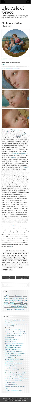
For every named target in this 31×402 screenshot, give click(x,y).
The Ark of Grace (13, 10)
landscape (10, 260)
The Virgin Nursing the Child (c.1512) (14, 320)
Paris (19, 304)
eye (14, 298)
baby (13, 251)
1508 (7, 132)
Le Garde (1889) (9, 365)
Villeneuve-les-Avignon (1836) (13, 347)
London (25, 303)
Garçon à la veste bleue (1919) (13, 335)
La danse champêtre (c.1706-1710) (14, 374)
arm (5, 296)
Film (25, 298)
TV (9, 309)
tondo (27, 265)
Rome (3, 132)
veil (14, 267)
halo (26, 255)
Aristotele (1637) (9, 337)
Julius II (24, 133)
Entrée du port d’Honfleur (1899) (13, 363)
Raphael (19, 130)
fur (15, 255)
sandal (9, 265)
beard (10, 296)
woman (22, 309)
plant (22, 262)
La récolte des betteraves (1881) (13, 390)
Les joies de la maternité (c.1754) (14, 376)
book (24, 251)
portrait (22, 304)
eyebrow (18, 298)
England (6, 298)
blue (21, 251)
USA (11, 267)
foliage (8, 255)
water (10, 269)
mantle (3, 262)
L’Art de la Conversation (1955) (13, 329)
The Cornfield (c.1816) (11, 357)
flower (3, 255)
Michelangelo (15, 153)
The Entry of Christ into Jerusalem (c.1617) (16, 378)
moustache (8, 304)
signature (20, 307)
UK (12, 309)
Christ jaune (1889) (10, 382)
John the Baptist (22, 258)
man (4, 304)
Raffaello (4, 59)
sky (23, 265)
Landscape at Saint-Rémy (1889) (13, 345)
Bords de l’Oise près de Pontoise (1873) (15, 372)
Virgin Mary (19, 267)
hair (22, 255)
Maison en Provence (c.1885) (13, 349)
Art (10, 251)
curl (11, 253)
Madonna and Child (22, 260)
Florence (13, 130)
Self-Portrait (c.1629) (10, 341)
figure (22, 298)
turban (7, 267)
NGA (11, 246)
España (11, 298)
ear (23, 253)
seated (14, 265)
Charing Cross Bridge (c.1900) (13, 355)
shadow (19, 265)
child (3, 253)
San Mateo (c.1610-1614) (12, 339)
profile (25, 262)
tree (3, 267)
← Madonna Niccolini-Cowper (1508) (8, 277)
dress (19, 253)
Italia (11, 258)
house (7, 258)
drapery (15, 253)
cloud (16, 296)
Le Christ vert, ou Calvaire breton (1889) (15, 333)
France (19, 300)
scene (6, 307)
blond (17, 251)
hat (9, 303)
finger (26, 253)
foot (12, 255)
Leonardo (23, 153)
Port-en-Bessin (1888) (11, 384)
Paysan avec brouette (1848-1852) (14, 343)
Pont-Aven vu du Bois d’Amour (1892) (15, 353)
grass (18, 255)
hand (3, 258)
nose (15, 304)
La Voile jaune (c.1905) (11, 367)
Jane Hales (8, 327)
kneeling (4, 260)
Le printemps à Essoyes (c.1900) (13, 351)
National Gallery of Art (7, 68)
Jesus (15, 258)
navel (14, 262)
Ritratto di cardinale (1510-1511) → (23, 277)
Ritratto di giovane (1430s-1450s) (14, 380)
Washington (17, 68)
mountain (9, 262)
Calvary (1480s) (9, 322)
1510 (4, 64)
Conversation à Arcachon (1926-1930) (15, 331)
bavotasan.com (22, 400)
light (15, 260)
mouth (12, 304)
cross (7, 253)
